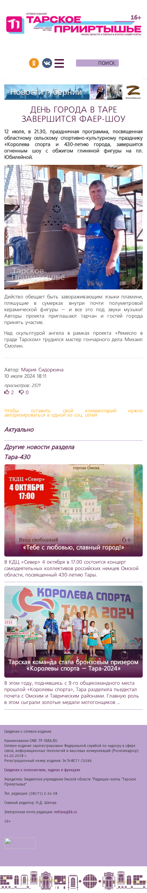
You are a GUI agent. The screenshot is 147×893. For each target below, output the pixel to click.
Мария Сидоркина (42, 369)
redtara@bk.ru (65, 812)
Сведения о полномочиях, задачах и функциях (42, 770)
